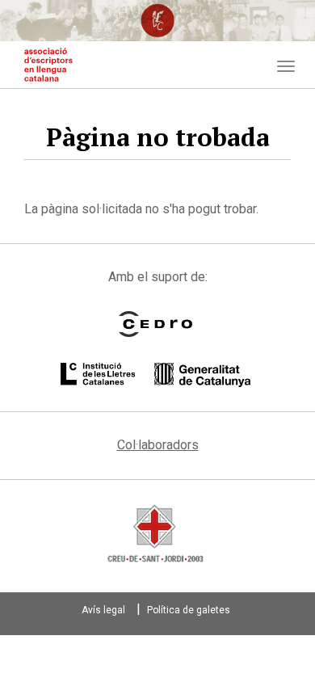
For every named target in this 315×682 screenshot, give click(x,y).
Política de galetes (188, 610)
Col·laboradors (158, 445)
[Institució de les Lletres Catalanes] (155, 375)
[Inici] (48, 65)
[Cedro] (155, 324)
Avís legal (103, 610)
